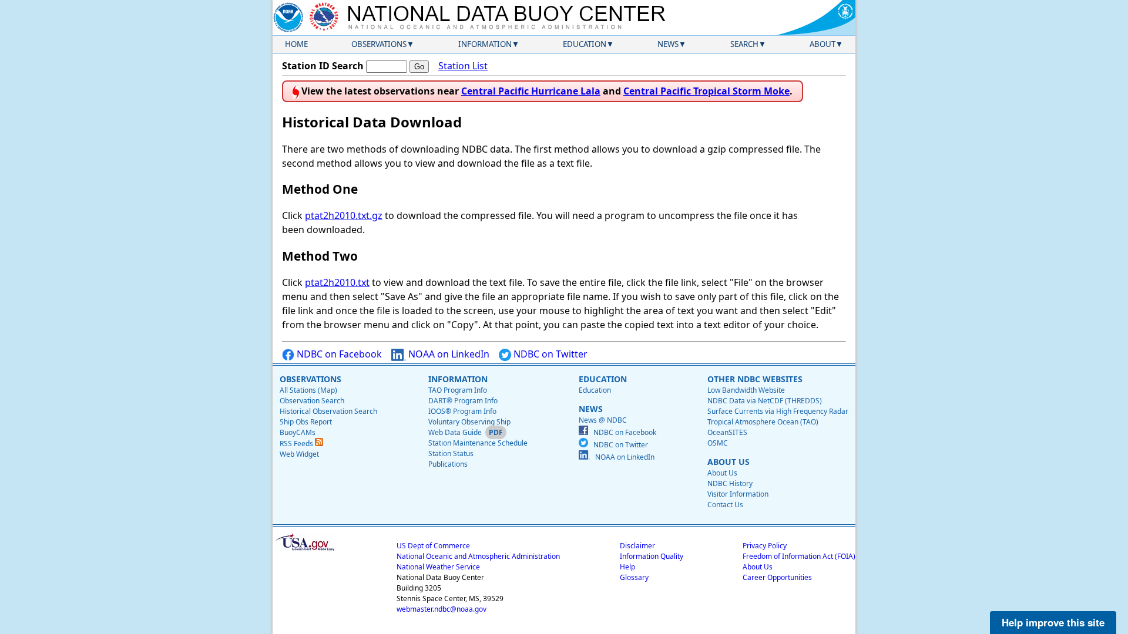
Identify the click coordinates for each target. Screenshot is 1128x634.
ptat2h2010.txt (337, 282)
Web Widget (299, 454)
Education (584, 44)
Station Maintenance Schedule (478, 443)
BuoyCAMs (297, 432)
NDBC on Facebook (338, 354)
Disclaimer (637, 546)
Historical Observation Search (328, 411)
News (668, 44)
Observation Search (312, 401)
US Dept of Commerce (433, 546)
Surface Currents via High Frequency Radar (777, 411)
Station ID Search (323, 65)
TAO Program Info (457, 390)
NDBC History (730, 483)
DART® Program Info (463, 401)
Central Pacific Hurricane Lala (530, 91)
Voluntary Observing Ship (469, 422)
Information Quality (651, 556)
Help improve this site (1053, 622)
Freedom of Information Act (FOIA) (799, 556)
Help (627, 567)
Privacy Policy (765, 546)
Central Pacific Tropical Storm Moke (706, 91)
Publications (448, 464)
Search (744, 44)
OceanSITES (727, 432)
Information (485, 44)
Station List (463, 65)
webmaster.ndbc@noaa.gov (441, 609)
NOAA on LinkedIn (447, 354)
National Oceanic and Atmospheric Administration (478, 556)
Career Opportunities (777, 577)
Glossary (634, 577)
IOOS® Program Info (462, 411)
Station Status (451, 453)
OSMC (717, 443)
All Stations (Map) (308, 390)
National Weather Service (438, 567)
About (822, 44)
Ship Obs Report (306, 422)
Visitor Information (737, 494)
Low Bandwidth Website (746, 390)
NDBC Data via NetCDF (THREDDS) (764, 401)
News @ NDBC (603, 420)
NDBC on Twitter (549, 354)
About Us (722, 473)
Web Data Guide (455, 432)
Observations (379, 44)
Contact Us (725, 505)
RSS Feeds (297, 443)
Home (296, 44)
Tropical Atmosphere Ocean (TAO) (762, 422)
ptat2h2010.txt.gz (343, 215)
